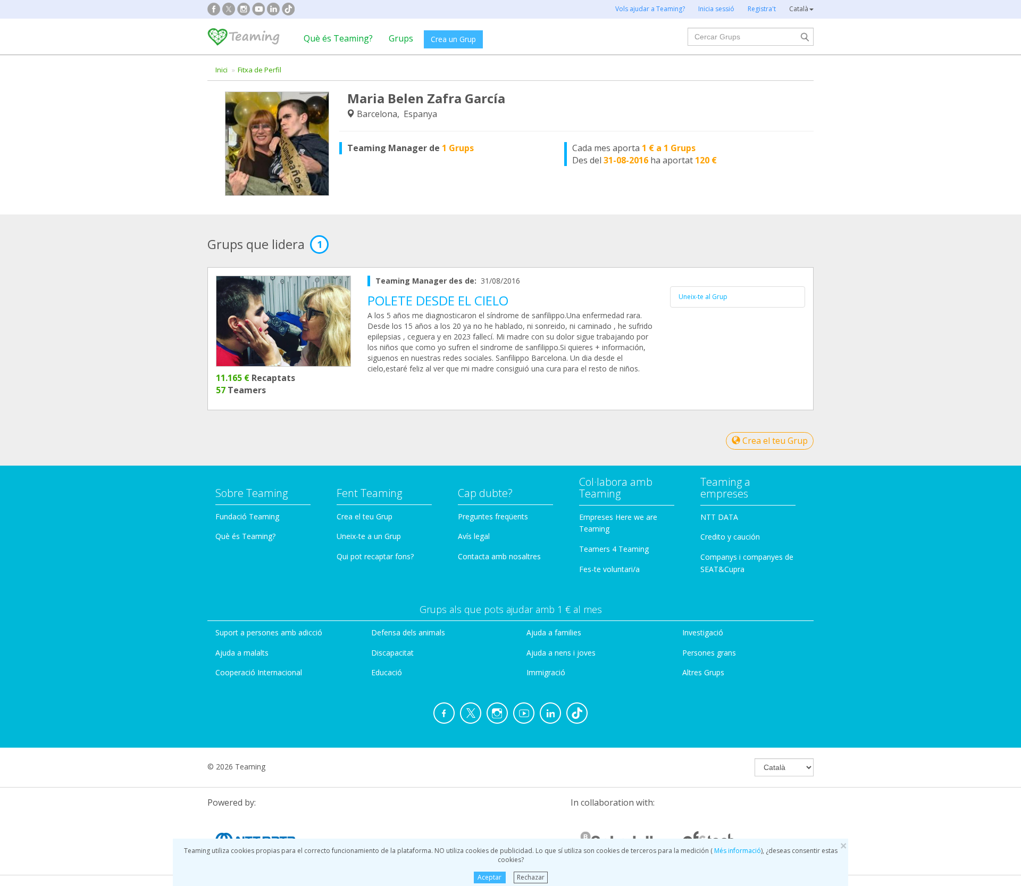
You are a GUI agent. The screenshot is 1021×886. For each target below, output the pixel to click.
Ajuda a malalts (242, 653)
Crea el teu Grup (774, 440)
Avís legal (474, 536)
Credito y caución (730, 537)
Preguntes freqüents (493, 516)
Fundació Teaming (247, 516)
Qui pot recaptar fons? (375, 556)
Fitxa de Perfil (259, 69)
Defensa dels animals (408, 632)
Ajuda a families (553, 632)
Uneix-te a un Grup (369, 536)
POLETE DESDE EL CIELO (437, 300)
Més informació (737, 850)
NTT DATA (719, 517)
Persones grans (709, 653)
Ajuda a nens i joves (561, 653)
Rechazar (531, 877)
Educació (386, 672)
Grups (401, 38)
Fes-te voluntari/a (609, 569)
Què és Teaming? (338, 38)
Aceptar (489, 877)
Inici (221, 69)
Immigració (545, 672)
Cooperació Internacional (258, 672)
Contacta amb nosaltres (499, 556)
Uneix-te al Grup (703, 296)
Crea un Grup (453, 39)
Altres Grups (703, 672)
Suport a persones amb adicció (268, 632)
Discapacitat (392, 653)
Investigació (702, 632)
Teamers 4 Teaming (614, 549)
